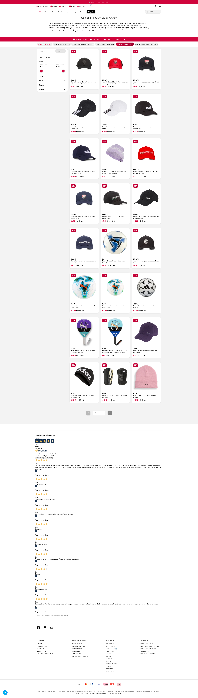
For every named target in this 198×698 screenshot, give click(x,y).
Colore (41, 85)
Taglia (41, 76)
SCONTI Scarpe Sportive (62, 44)
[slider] (41, 71)
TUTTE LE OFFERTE (44, 44)
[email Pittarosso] (52, 627)
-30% (73, 96)
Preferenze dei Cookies (147, 653)
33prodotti (42, 51)
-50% (135, 52)
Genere (41, 89)
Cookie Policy (144, 651)
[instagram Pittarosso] (45, 627)
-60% (135, 141)
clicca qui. (66, 615)
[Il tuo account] (156, 6)
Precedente (39, 458)
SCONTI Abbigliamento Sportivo (83, 44)
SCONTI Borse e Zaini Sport (105, 44)
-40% (73, 52)
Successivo (48, 458)
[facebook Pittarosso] (38, 627)
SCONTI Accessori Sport (125, 44)
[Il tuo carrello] (160, 7)
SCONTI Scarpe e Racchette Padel (146, 44)
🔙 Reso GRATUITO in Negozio (99, 2)
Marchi (41, 80)
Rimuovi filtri (60, 51)
